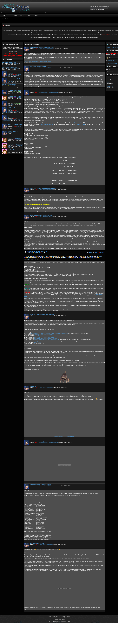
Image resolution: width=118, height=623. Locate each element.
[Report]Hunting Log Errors (12, 54)
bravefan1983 (110, 86)
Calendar (22, 15)
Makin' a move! (37, 342)
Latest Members (113, 74)
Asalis (108, 77)
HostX (63, 617)
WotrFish (109, 82)
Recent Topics (9, 59)
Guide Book (15, 63)
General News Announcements (14, 75)
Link (36, 270)
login (103, 6)
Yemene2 (10, 68)
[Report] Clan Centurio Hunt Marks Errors (13, 56)
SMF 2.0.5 (51, 616)
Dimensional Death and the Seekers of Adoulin (45, 338)
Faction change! (38, 336)
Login (29, 15)
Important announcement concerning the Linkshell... (44, 332)
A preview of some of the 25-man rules (43, 334)
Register (36, 15)
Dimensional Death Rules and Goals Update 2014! (47, 339)
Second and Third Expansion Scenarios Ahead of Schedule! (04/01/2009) (49, 333)
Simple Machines (66, 616)
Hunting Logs (111, 60)
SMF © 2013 (58, 616)
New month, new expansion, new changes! (44, 337)
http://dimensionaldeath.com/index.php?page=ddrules (37, 61)
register (107, 6)
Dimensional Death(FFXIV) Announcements (48, 67)
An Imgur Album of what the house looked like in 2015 (47, 341)
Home (3, 15)
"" (46, 124)
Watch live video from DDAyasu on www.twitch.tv (64, 436)
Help (15, 15)
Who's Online (112, 66)
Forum (9, 15)
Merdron (10, 63)
